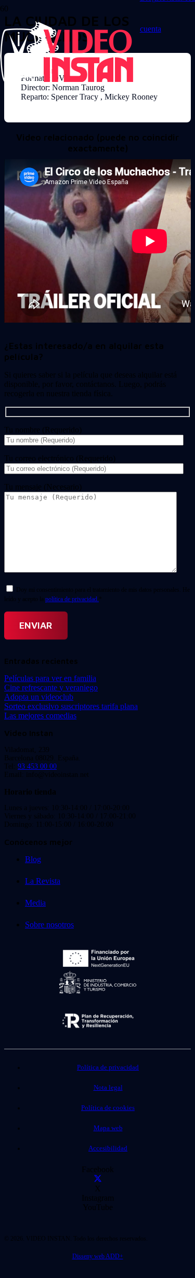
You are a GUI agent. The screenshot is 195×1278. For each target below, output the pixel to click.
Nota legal (108, 1087)
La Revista (42, 881)
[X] (98, 1179)
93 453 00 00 (37, 766)
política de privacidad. (72, 599)
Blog (33, 859)
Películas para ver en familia (50, 678)
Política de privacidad (108, 1067)
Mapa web (108, 1128)
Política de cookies (108, 1108)
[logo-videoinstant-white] (66, 80)
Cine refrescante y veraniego (51, 687)
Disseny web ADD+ (97, 1256)
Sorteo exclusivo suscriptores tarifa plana (71, 706)
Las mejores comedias (40, 715)
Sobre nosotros (49, 924)
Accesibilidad (107, 1148)
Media (35, 902)
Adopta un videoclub (38, 696)
